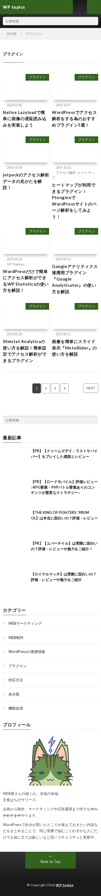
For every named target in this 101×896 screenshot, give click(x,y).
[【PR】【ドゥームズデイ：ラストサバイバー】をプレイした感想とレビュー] (15, 460)
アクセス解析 (66, 173)
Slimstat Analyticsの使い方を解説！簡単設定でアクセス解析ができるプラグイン (24, 351)
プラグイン (37, 77)
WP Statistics (15, 264)
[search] (94, 21)
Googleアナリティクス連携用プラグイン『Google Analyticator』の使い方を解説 (75, 279)
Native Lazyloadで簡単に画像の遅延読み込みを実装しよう (24, 118)
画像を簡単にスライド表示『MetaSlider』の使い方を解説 (74, 347)
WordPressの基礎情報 (26, 651)
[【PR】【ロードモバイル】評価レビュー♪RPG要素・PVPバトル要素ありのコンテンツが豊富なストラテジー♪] (15, 491)
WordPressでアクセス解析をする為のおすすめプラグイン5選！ (74, 118)
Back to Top (51, 861)
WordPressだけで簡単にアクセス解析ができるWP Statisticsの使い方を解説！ (26, 281)
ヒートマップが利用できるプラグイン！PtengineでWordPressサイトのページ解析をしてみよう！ (74, 200)
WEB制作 (16, 637)
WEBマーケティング (25, 623)
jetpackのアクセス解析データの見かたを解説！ (26, 181)
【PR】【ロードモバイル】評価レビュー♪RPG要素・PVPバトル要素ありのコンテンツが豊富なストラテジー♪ (64, 487)
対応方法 (15, 680)
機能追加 (15, 708)
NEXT (90, 388)
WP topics (65, 885)
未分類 (13, 694)
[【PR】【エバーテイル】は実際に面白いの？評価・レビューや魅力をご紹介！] (15, 553)
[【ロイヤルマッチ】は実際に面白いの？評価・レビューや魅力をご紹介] (15, 584)
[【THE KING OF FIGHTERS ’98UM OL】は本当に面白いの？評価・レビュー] (15, 522)
